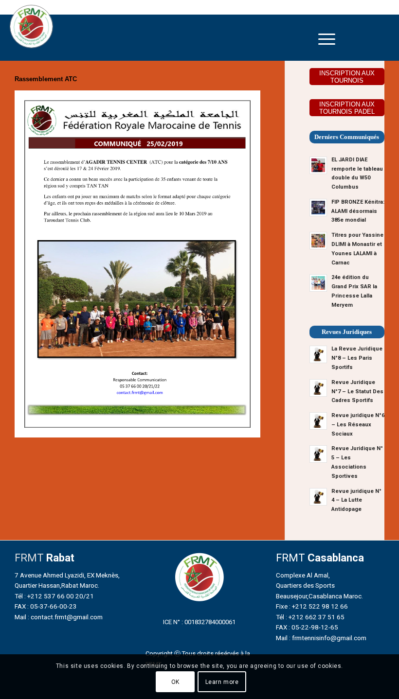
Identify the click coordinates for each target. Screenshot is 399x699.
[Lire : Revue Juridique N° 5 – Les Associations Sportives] (318, 454)
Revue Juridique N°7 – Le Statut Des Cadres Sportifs (357, 391)
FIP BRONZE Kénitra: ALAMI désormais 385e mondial (357, 211)
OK (175, 682)
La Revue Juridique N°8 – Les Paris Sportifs (356, 358)
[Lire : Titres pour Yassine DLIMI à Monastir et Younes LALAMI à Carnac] (318, 240)
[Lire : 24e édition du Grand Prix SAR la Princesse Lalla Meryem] (318, 283)
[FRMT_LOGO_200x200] (31, 26)
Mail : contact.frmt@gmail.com (59, 617)
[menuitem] (326, 39)
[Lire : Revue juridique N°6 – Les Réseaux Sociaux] (318, 421)
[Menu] (326, 39)
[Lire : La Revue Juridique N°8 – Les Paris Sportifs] (318, 354)
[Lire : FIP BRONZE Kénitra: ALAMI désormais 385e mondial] (318, 207)
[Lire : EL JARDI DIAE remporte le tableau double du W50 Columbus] (318, 165)
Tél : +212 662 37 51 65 (310, 617)
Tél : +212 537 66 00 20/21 (54, 596)
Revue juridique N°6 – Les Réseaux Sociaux (357, 424)
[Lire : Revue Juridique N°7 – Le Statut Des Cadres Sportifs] (318, 388)
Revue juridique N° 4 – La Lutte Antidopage (356, 500)
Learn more (222, 682)
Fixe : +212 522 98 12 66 (312, 606)
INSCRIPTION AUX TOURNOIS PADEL (347, 108)
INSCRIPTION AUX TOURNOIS (347, 77)
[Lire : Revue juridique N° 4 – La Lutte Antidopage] (318, 497)
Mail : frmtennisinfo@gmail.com (321, 638)
